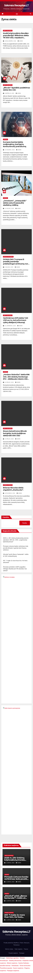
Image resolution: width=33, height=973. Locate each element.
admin (21, 41)
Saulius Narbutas (23, 963)
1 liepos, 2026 (10, 900)
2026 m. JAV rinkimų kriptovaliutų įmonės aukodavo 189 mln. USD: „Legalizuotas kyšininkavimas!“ (15, 539)
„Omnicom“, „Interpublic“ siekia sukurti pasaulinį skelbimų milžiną (14, 203)
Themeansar (16, 945)
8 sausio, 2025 (9, 267)
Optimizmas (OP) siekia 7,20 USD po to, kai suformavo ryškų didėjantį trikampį (15, 320)
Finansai (5, 139)
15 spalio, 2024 (9, 439)
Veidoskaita (15, 965)
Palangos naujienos (13, 970)
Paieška (6, 517)
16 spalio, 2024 (9, 382)
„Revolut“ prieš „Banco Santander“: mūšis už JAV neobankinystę (15, 898)
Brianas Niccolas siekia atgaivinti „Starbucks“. (13, 489)
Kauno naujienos (18, 968)
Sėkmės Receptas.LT (16, 5)
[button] (30, 14)
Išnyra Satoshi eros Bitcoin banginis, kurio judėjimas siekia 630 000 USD (15, 433)
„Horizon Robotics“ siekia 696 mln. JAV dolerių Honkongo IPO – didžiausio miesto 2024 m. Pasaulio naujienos (16, 377)
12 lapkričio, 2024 (10, 325)
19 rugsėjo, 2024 (10, 493)
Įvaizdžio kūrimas (5, 965)
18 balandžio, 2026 (10, 41)
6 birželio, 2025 (10, 93)
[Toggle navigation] (17, 14)
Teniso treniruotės (25, 965)
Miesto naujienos (12, 963)
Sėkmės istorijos (9, 912)
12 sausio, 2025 (9, 208)
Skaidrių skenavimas (15, 960)
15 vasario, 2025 (10, 149)
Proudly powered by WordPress (11, 942)
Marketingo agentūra (12, 958)
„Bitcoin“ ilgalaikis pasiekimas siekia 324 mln (16, 89)
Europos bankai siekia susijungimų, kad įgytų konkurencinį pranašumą (14, 144)
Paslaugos (21, 953)
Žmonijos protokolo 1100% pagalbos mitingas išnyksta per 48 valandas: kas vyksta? (15, 568)
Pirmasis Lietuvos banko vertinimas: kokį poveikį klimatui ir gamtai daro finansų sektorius (15, 548)
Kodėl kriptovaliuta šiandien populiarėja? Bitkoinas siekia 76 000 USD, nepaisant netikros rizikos (16, 36)
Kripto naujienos (7, 30)
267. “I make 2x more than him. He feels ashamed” (14, 917)
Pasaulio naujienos (8, 256)
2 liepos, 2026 (10, 862)
